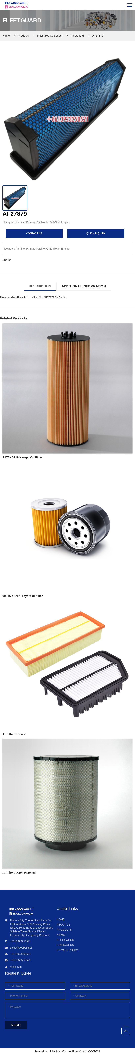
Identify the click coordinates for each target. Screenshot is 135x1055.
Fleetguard (77, 35)
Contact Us (65, 945)
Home (61, 919)
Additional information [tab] (84, 286)
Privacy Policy (68, 950)
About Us (63, 924)
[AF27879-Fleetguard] (16, 5)
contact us (34, 233)
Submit (16, 1025)
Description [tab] (40, 286)
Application (65, 940)
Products (23, 35)
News (61, 934)
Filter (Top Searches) (50, 35)
